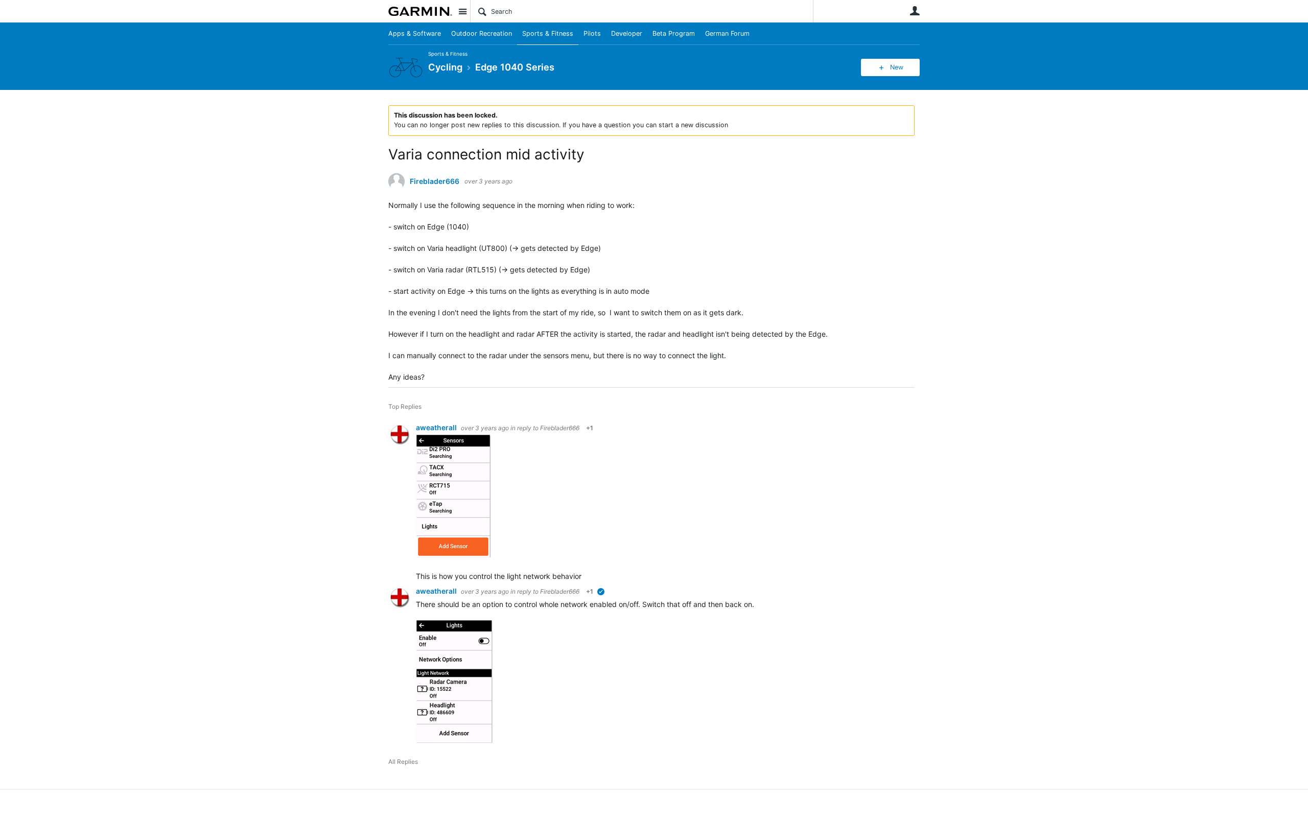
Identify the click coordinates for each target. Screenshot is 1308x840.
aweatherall (437, 427)
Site (462, 11)
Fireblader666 (434, 181)
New (896, 67)
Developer (626, 33)
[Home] (420, 11)
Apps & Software (414, 33)
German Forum (727, 33)
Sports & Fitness (547, 33)
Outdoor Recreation (481, 33)
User (914, 11)
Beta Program (673, 33)
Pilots (592, 33)
